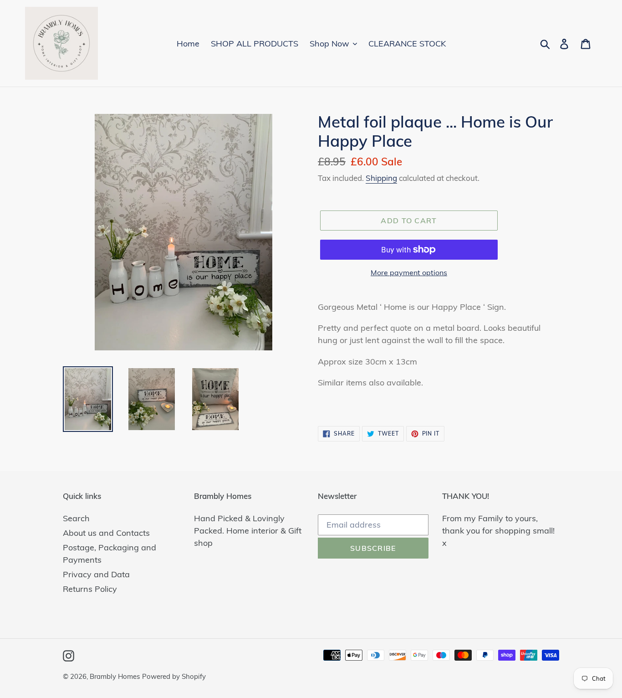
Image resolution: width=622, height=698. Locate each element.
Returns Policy (90, 589)
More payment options (409, 272)
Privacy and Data (96, 574)
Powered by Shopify (174, 676)
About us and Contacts (106, 533)
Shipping (381, 178)
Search (76, 518)
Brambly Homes (115, 676)
